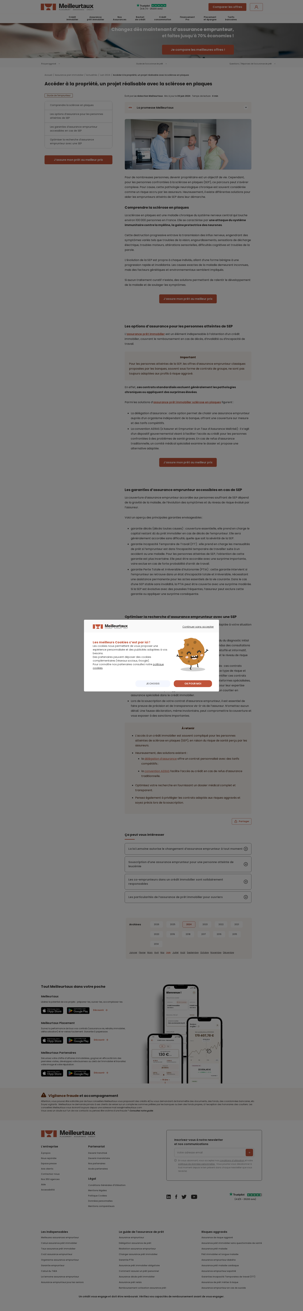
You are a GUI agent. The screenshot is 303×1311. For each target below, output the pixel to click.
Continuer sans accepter (196, 630)
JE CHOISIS (153, 683)
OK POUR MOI (192, 683)
